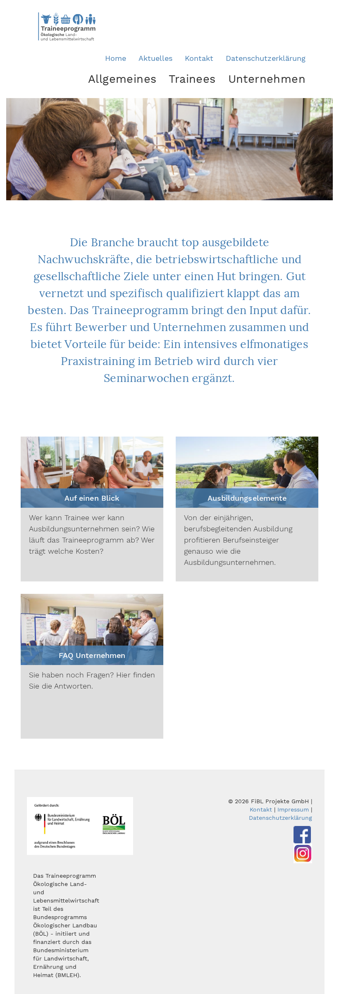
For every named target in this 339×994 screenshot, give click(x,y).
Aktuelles (155, 58)
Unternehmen (267, 79)
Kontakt (199, 58)
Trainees (192, 79)
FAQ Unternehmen (92, 655)
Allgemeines (122, 79)
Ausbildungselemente (247, 498)
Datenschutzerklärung (266, 58)
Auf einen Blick (91, 498)
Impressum (293, 809)
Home (115, 58)
